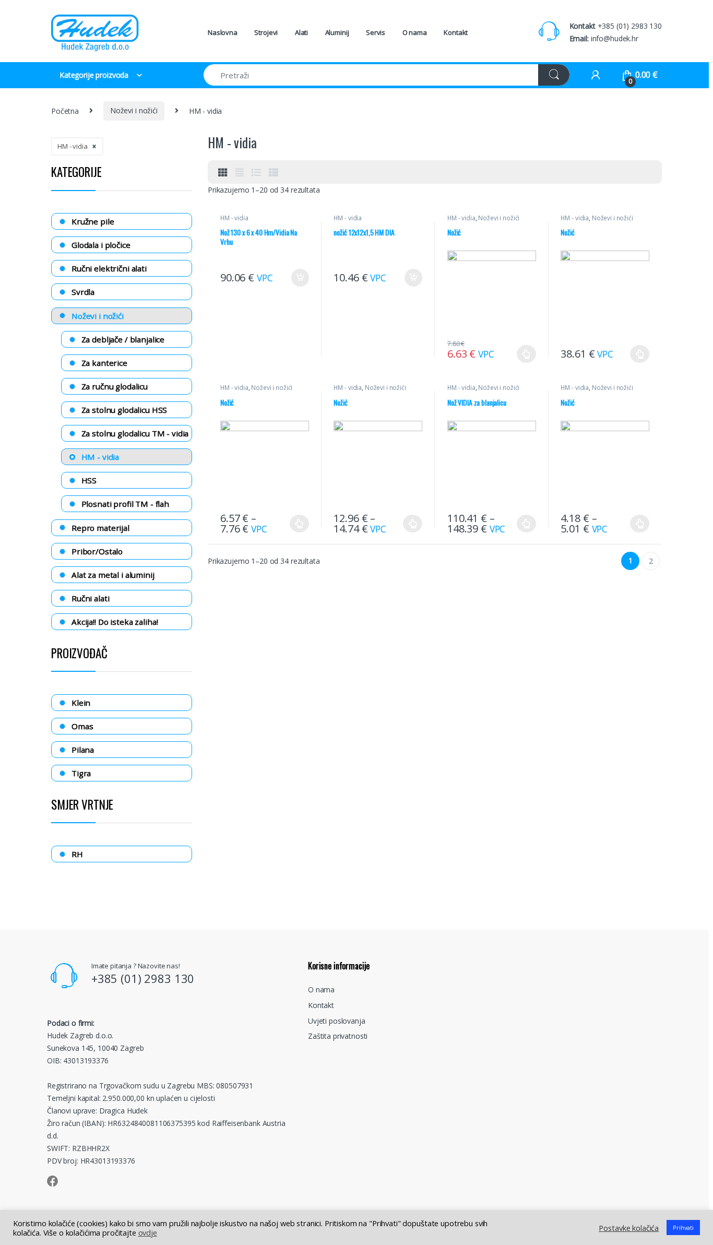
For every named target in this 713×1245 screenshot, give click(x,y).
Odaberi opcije (522, 354)
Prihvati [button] (683, 1227)
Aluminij (337, 32)
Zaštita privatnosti (337, 1036)
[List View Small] (273, 172)
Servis (375, 32)
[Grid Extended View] (239, 172)
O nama (414, 32)
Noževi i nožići (134, 110)
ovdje (147, 1232)
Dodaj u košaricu (295, 278)
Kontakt (456, 32)
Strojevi (266, 32)
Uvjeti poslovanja (336, 1021)
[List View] (256, 172)
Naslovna (222, 32)
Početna (65, 110)
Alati (301, 32)
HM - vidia (234, 218)
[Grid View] (223, 172)
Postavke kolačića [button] (629, 1227)
